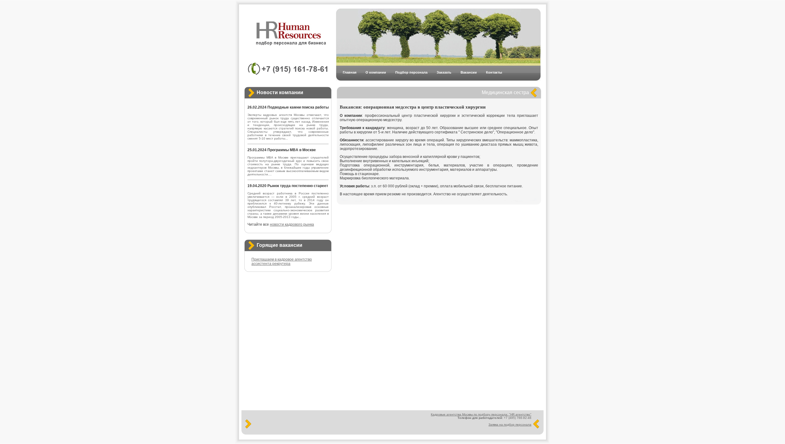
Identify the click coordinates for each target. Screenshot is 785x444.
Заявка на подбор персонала (509, 424)
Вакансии (469, 72)
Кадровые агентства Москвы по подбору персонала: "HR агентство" (481, 414)
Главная (349, 72)
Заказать (444, 72)
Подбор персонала (411, 72)
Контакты (494, 72)
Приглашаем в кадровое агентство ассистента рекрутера (281, 261)
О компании (376, 72)
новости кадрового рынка (292, 224)
